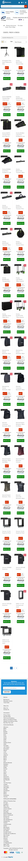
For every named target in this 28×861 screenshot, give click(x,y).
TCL (5, 781)
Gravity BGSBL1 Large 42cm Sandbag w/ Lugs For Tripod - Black (20, 135)
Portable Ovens (7, 832)
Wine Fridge (6, 846)
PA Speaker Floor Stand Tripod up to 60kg (6, 62)
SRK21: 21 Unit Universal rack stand (20, 605)
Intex (5, 761)
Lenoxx (5, 753)
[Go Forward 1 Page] (16, 668)
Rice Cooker (7, 835)
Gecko (5, 738)
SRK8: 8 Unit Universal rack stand (6, 641)
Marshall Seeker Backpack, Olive (6, 495)
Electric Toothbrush (8, 815)
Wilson (5, 792)
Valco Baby (6, 787)
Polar (5, 770)
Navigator (6, 764)
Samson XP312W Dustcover (6, 604)
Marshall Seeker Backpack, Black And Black (20, 424)
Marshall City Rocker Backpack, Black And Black (6, 352)
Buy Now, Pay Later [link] (8, 722)
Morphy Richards (8, 762)
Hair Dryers (6, 818)
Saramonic (6, 776)
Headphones (7, 821)
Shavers (6, 838)
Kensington (6, 748)
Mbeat (5, 759)
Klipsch (5, 750)
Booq (5, 730)
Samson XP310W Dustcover (20, 568)
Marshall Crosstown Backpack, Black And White (6, 425)
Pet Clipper (6, 830)
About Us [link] (6, 708)
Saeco (5, 772)
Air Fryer (6, 802)
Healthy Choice (7, 742)
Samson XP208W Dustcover (6, 568)
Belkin (5, 728)
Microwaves (6, 827)
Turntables (6, 841)
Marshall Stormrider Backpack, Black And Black (20, 497)
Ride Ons (6, 836)
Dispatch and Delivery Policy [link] (10, 721)
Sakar (5, 773)
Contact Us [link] (6, 709)
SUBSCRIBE (7, 692)
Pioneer (5, 769)
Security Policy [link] (7, 716)
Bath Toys (6, 805)
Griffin (5, 739)
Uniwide (5, 784)
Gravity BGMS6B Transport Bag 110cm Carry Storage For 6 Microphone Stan (6, 100)
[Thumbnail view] (2, 42)
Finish (5, 736)
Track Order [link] (6, 702)
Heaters (5, 822)
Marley (5, 756)
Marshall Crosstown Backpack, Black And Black (20, 389)
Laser (5, 752)
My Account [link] (6, 699)
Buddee (5, 731)
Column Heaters (8, 808)
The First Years (7, 783)
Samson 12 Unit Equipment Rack (6, 532)
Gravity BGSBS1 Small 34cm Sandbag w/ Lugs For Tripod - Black (6, 171)
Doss (5, 735)
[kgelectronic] (9, 2)
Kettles (5, 826)
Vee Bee (6, 789)
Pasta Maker (7, 829)
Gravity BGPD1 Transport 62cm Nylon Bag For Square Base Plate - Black (6, 136)
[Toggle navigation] (25, 2)
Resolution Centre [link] (8, 701)
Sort (11, 41)
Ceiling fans (6, 807)
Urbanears (6, 786)
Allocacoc (6, 727)
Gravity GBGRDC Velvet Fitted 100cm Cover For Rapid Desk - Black (6, 317)
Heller (5, 744)
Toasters (6, 839)
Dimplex (5, 733)
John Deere (6, 747)
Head (5, 741)
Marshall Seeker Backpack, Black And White (6, 460)
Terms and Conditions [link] (9, 718)
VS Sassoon (6, 790)
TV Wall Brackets (8, 843)
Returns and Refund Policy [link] (10, 719)
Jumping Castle (7, 824)
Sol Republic (7, 779)
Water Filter (6, 844)
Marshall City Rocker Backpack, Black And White (20, 352)
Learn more (7, 75)
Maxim (5, 758)
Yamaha (6, 796)
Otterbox (6, 766)
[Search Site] (25, 6)
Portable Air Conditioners (10, 833)
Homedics (6, 745)
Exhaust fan (6, 816)
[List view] (5, 42)
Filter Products (7, 37)
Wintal (5, 793)
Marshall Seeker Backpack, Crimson (20, 460)
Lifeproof (6, 755)
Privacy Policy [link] (7, 715)
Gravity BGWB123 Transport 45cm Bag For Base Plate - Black (20, 245)
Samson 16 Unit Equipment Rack (20, 532)
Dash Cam (6, 810)
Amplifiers (6, 804)
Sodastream (6, 778)
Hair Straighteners (8, 819)
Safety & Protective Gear (10, 801)
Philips (5, 767)
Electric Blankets (8, 813)
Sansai (5, 775)
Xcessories (6, 795)
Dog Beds (6, 812)
